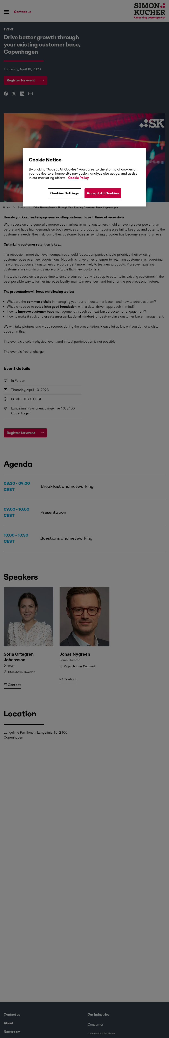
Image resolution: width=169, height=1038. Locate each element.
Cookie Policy (78, 178)
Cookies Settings (64, 193)
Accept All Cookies (103, 193)
